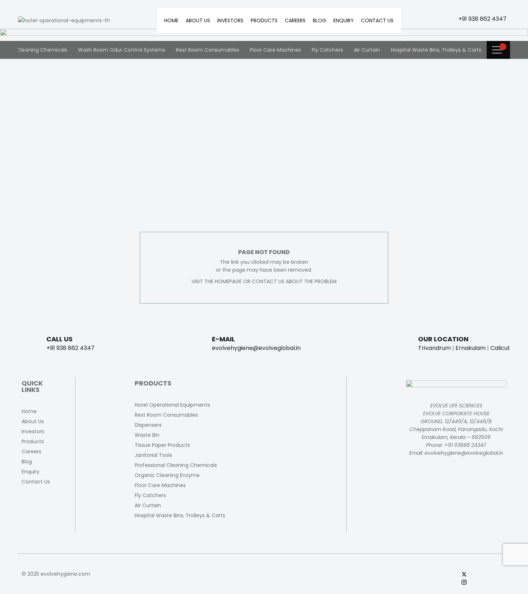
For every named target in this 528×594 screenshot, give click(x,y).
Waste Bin (147, 435)
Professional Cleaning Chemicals (176, 465)
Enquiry (343, 20)
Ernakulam (470, 348)
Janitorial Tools (153, 455)
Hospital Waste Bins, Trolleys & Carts (436, 49)
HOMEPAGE (228, 281)
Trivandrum (434, 348)
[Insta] (484, 582)
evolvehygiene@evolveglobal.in (256, 348)
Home (171, 20)
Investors (230, 20)
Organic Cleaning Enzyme (167, 475)
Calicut (500, 348)
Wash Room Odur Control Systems (121, 49)
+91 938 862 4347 (482, 19)
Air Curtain (367, 49)
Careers (295, 20)
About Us (198, 20)
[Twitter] (484, 574)
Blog (319, 20)
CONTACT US (268, 281)
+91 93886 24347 (465, 445)
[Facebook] (484, 566)
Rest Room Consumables (207, 49)
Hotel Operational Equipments (172, 404)
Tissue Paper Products (162, 445)
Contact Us (377, 20)
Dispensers (148, 425)
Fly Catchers (327, 49)
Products (264, 20)
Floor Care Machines (275, 49)
